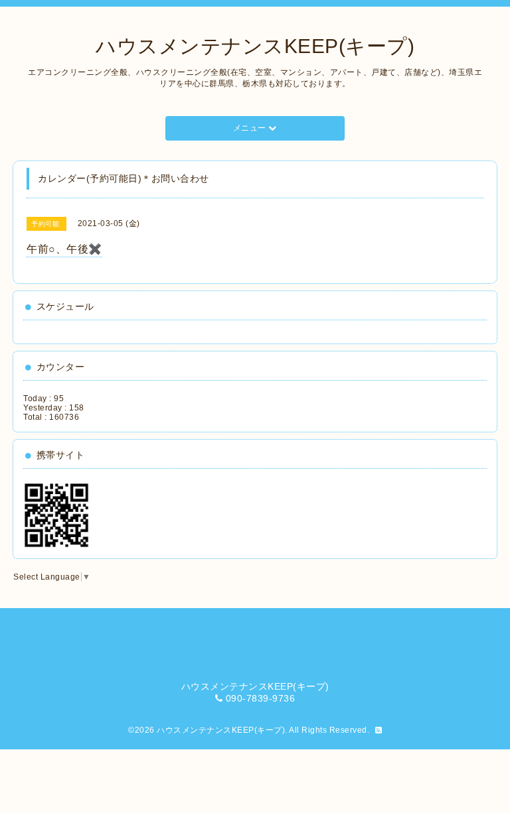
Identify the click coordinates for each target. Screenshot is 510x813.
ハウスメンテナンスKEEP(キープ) (255, 46)
